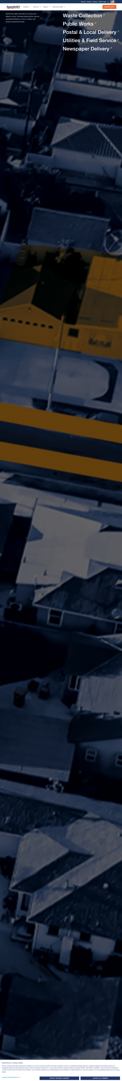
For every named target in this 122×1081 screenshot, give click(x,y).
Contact (95, 1)
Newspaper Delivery (86, 49)
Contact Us (108, 7)
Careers (83, 1)
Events (89, 1)
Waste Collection (82, 15)
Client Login (102, 1)
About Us (36, 7)
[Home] (13, 6)
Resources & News (58, 7)
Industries (26, 7)
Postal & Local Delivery (89, 32)
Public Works (78, 24)
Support (45, 7)
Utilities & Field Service (89, 40)
